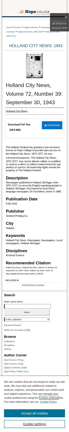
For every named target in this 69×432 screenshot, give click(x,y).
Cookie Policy (48, 401)
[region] (34, 404)
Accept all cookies (34, 413)
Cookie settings (49, 397)
